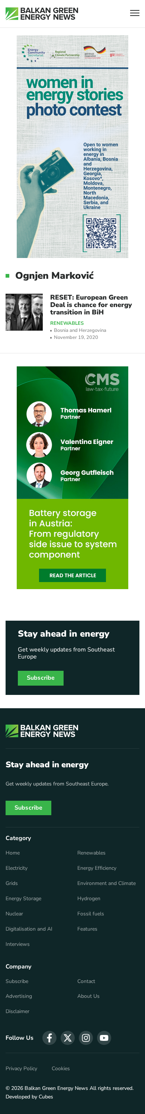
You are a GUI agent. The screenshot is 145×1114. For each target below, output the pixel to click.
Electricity (17, 868)
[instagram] (86, 1038)
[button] (134, 14)
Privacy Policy (21, 1069)
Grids (12, 883)
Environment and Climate (106, 883)
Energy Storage (23, 899)
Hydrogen (88, 899)
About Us (88, 996)
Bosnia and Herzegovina (80, 330)
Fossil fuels (90, 914)
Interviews (18, 944)
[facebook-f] (49, 1038)
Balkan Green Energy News (56, 1088)
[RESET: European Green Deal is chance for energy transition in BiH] (24, 312)
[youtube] (104, 1038)
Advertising (19, 996)
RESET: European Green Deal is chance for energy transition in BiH (91, 305)
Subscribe (41, 678)
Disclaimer (17, 1012)
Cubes (46, 1096)
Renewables (67, 323)
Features (87, 929)
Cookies (61, 1069)
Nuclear (14, 914)
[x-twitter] (68, 1038)
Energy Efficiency (96, 868)
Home (13, 853)
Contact (86, 981)
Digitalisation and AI (29, 929)
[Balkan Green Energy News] (42, 13)
